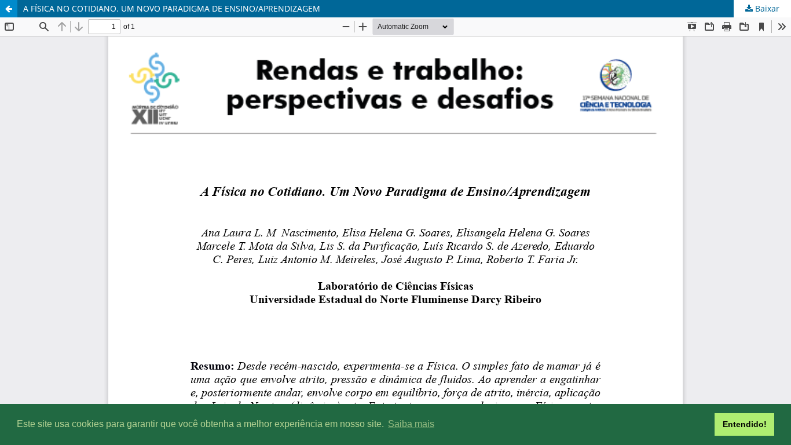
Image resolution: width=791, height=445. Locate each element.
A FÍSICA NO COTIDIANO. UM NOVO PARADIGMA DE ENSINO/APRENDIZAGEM (171, 8)
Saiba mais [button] (411, 424)
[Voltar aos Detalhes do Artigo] (8, 8)
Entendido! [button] (745, 424)
